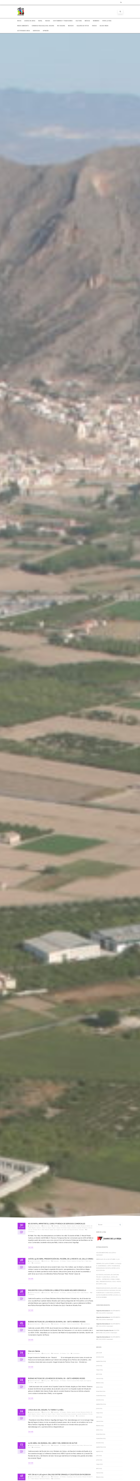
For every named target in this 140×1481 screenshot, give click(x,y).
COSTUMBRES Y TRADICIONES (63, 21)
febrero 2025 (99, 1382)
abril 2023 (99, 1468)
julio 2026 (99, 1352)
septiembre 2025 (101, 1361)
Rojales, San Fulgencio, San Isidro (58, 1229)
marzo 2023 (99, 1472)
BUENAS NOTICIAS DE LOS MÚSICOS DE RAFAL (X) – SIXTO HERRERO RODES (56, 1378)
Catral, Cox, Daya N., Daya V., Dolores (51, 1227)
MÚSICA (87, 21)
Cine (68, 1353)
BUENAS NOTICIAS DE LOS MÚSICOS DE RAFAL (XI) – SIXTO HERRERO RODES (56, 1322)
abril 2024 (99, 1417)
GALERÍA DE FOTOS (83, 25)
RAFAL (40, 21)
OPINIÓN (45, 30)
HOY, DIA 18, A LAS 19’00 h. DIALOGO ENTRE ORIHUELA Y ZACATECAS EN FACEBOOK (59, 1474)
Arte (74, 1476)
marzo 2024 (99, 1421)
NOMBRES (96, 21)
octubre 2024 (100, 1400)
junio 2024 (99, 1408)
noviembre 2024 (101, 1395)
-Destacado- (56, 1226)
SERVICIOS (36, 30)
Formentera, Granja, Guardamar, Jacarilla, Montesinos (74, 1227)
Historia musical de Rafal (73, 1324)
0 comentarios (36, 1263)
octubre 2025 (100, 1357)
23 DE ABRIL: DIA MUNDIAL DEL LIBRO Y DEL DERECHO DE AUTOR (52, 1443)
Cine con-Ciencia (34, 1351)
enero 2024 (99, 1430)
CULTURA (79, 21)
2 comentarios (36, 1447)
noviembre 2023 (101, 1438)
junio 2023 (99, 1460)
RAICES (47, 21)
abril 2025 (99, 1374)
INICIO (19, 21)
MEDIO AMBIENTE (23, 25)
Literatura (73, 1261)
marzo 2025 (99, 1378)
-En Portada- (63, 1226)
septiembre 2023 (101, 1447)
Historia (69, 1261)
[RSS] (121, 2)
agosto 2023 (99, 1451)
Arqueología (70, 1476)
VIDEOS (94, 25)
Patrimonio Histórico (44, 1478)
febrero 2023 (99, 1477)
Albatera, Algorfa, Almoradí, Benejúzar (76, 1226)
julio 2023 (99, 1455)
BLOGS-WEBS (104, 25)
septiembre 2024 (101, 1404)
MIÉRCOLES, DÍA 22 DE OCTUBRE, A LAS (107, 1259)
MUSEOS (71, 25)
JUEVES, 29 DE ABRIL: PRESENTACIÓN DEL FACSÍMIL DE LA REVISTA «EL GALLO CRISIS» (60, 1259)
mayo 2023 (99, 1464)
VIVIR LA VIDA (106, 21)
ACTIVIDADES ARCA (23, 30)
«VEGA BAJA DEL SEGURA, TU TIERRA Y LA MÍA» (46, 1410)
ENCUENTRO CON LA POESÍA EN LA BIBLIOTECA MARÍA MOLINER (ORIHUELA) (57, 1290)
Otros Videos (80, 1445)
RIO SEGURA (61, 25)
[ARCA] (20, 15)
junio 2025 (99, 1365)
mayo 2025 (99, 1370)
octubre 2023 (100, 1442)
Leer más (30, 1247)
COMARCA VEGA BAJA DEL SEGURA (43, 25)
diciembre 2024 (100, 1391)
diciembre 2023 (100, 1434)
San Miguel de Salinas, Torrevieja (75, 1229)
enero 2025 (99, 1387)
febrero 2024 (100, 1425)
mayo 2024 (99, 1412)
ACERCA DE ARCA (29, 21)
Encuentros (79, 1476)
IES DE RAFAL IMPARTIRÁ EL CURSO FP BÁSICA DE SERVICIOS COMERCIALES (56, 1224)
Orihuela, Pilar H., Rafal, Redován (41, 1229)
